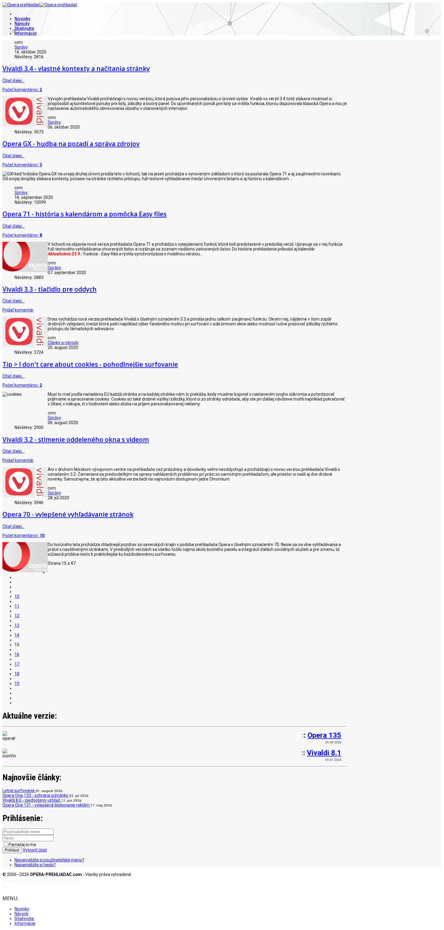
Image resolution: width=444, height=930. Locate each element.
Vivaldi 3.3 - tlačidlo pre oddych (49, 289)
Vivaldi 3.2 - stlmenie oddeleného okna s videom (75, 439)
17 (16, 664)
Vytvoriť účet (35, 850)
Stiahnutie (24, 28)
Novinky (22, 18)
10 (16, 596)
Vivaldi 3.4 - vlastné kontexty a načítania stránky (76, 68)
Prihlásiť (12, 850)
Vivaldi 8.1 (324, 753)
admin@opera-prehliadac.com (32, 887)
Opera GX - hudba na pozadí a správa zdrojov (71, 143)
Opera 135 (324, 735)
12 (16, 615)
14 (16, 635)
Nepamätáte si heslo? (35, 864)
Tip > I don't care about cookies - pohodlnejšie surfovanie (90, 364)
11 (16, 606)
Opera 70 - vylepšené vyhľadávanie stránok (68, 514)
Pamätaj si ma (22, 844)
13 (16, 625)
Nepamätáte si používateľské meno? (49, 860)
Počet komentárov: (22, 89)
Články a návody (63, 342)
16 (16, 654)
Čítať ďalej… (13, 80)
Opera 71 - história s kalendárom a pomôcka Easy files (84, 214)
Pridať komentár (18, 310)
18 (16, 673)
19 (16, 683)
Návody (22, 23)
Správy (21, 47)
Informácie (25, 33)
